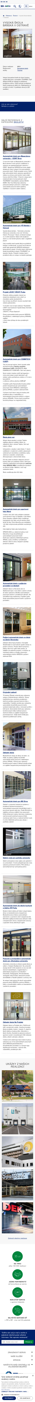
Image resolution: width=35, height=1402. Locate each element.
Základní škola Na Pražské (13, 1022)
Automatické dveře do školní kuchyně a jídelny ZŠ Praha (17, 906)
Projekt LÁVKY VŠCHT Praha (14, 292)
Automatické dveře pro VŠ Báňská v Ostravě (17, 226)
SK (7, 2)
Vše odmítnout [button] (25, 1398)
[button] (17, 1392)
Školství (15, 16)
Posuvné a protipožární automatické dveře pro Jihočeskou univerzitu (17, 959)
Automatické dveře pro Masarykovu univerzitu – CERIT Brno (16, 157)
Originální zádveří (10, 692)
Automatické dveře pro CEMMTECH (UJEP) (16, 360)
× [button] (33, 1375)
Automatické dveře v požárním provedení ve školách (14, 584)
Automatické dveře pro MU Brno (15, 801)
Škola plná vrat (8, 437)
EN (2, 2)
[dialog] (17, 1388)
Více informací (5, 1390)
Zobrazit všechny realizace (17, 1238)
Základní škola (8, 752)
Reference (9, 16)
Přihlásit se (28, 1342)
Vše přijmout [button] (9, 1398)
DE (4, 2)
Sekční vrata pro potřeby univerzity (16, 858)
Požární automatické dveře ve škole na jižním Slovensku (16, 638)
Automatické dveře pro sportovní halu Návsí (15, 510)
